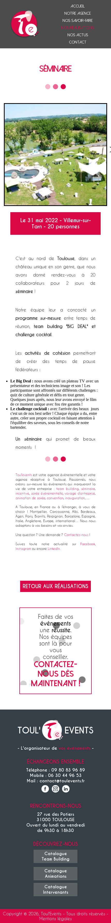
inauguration (75, 498)
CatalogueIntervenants (55, 889)
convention (55, 498)
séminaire (88, 488)
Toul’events (23, 475)
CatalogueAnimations (55, 873)
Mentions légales (55, 918)
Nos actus (77, 35)
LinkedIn (54, 548)
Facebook (87, 544)
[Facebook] (45, 789)
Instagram (23, 548)
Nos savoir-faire (77, 21)
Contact (77, 42)
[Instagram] (55, 789)
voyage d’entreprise (80, 493)
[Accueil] (53, 731)
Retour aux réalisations (55, 586)
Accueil (77, 6)
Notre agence (77, 13)
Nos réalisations (77, 28)
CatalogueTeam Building (55, 856)
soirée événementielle (47, 493)
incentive (22, 493)
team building (67, 488)
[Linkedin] (66, 789)
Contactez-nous (76, 534)
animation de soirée (30, 498)
